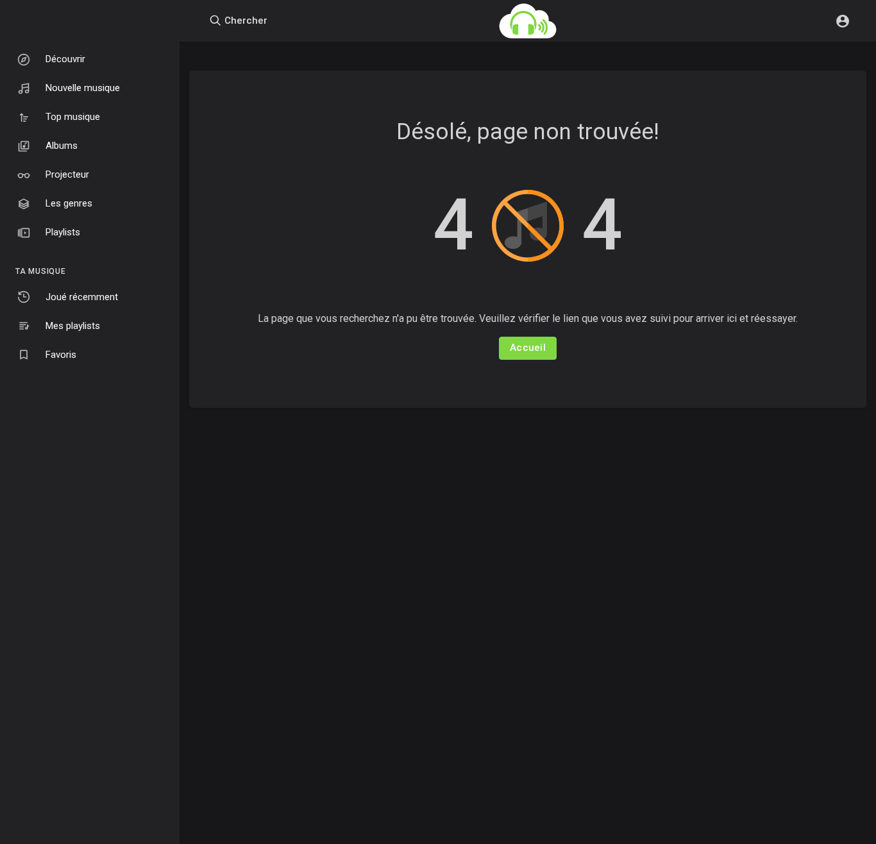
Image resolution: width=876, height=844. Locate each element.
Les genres (69, 203)
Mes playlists (73, 326)
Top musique (73, 116)
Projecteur (67, 174)
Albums (62, 145)
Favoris (61, 354)
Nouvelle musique (83, 88)
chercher (244, 20)
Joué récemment (82, 297)
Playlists (63, 232)
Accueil (528, 347)
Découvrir (65, 59)
